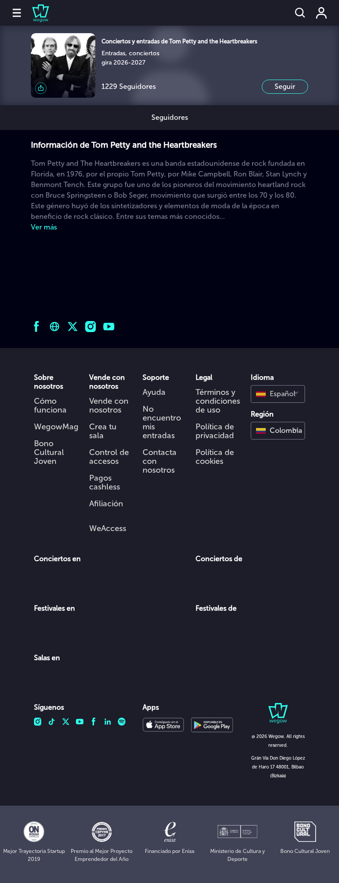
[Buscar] (300, 13)
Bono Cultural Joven (49, 452)
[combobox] (278, 394)
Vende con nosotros (108, 405)
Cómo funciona (50, 405)
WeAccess (107, 528)
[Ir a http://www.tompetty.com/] (54, 326)
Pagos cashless (104, 482)
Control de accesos (109, 457)
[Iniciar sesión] (321, 13)
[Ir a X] (72, 326)
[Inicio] (35, 13)
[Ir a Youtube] (108, 326)
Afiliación (106, 503)
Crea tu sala (103, 431)
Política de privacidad (215, 431)
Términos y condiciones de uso (218, 401)
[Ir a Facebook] (36, 326)
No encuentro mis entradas (162, 422)
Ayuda (154, 392)
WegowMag (56, 426)
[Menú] (16, 13)
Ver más (44, 227)
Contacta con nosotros (160, 461)
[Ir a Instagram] (90, 326)
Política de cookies (215, 457)
